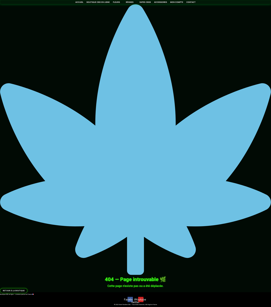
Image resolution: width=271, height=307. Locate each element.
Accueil (79, 2)
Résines (130, 2)
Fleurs (116, 2)
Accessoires (160, 2)
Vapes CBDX (145, 2)
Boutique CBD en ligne (98, 2)
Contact (191, 2)
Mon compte (176, 2)
